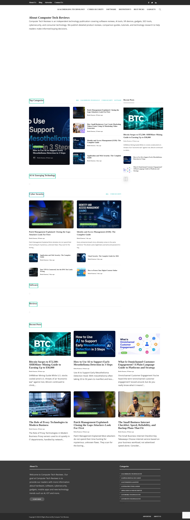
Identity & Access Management (109, 77)
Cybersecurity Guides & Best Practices (110, 51)
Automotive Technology (131, 499)
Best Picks (139, 9)
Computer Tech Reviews (140, 51)
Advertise (48, 2)
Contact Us (59, 2)
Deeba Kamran (41, 85)
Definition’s (125, 9)
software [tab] (117, 100)
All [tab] (77, 100)
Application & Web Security (131, 490)
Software (111, 9)
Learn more (37, 499)
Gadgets (151, 9)
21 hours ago (99, 131)
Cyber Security (95, 9)
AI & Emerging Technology (71, 9)
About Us (32, 2)
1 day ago (115, 85)
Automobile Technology (130, 494)
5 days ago (52, 274)
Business (124, 352)
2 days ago (99, 160)
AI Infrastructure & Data (130, 486)
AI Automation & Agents (130, 482)
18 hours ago (49, 85)
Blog (40, 2)
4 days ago (99, 259)
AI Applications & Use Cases (131, 478)
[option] (143, 140)
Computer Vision (38, 74)
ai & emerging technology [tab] (90, 100)
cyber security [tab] (107, 100)
